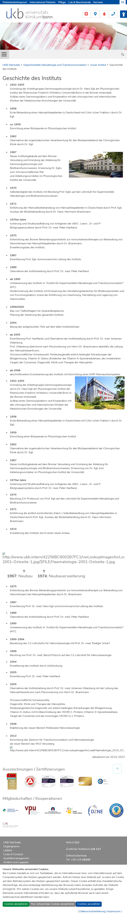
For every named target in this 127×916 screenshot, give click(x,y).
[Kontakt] (113, 14)
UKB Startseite (11, 65)
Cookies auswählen (88, 904)
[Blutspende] (104, 14)
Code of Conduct (13, 854)
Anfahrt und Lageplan (16, 862)
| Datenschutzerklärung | (92, 911)
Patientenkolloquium (15, 2)
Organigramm (11, 846)
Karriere (98, 2)
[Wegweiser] (95, 14)
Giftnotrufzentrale (76, 855)
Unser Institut (98, 65)
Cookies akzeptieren (16, 904)
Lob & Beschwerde (79, 2)
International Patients (43, 2)
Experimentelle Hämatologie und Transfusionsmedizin (54, 65)
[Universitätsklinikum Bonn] (29, 14)
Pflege (62, 2)
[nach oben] (117, 768)
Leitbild (7, 850)
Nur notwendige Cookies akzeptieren (52, 904)
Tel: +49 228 (78, 859)
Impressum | (114, 911)
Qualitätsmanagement (16, 858)
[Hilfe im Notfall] (86, 14)
